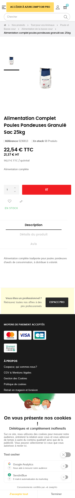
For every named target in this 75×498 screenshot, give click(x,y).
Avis (33, 244)
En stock (38, 141)
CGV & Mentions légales (17, 372)
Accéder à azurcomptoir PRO (30, 7)
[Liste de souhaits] (9, 201)
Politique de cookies (15, 384)
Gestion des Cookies (15, 378)
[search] (66, 17)
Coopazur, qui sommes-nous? (20, 366)
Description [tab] (33, 225)
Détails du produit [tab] (34, 234)
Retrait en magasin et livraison (21, 390)
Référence (11, 141)
